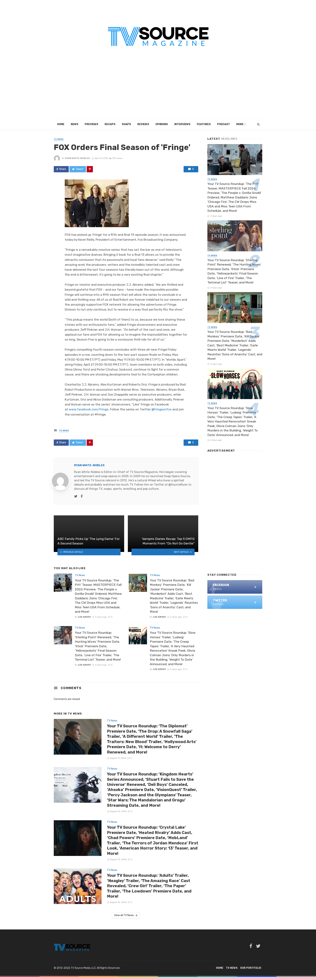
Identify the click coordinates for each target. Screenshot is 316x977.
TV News (59, 139)
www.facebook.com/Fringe (88, 409)
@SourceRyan (178, 484)
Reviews (143, 124)
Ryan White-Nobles (77, 158)
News (74, 124)
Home (60, 124)
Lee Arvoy (84, 617)
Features (204, 124)
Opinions (161, 124)
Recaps (110, 124)
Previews (91, 124)
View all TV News (124, 915)
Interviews (182, 124)
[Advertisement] (158, 91)
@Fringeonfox (161, 409)
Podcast (223, 124)
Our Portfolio (250, 968)
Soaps (126, 124)
